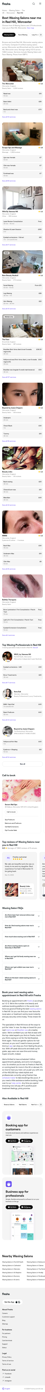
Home (4, 10)
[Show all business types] (41, 1105)
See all (22, 764)
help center (16, 1083)
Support (5, 1344)
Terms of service (8, 1360)
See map (30, 28)
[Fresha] (6, 3)
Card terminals (7, 1340)
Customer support (8, 1317)
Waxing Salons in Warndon (11, 1269)
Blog (3, 1320)
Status (4, 1347)
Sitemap (5, 1324)
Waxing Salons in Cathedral (11, 1265)
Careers (5, 1313)
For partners (6, 1333)
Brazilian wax (22, 1030)
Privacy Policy (6, 1357)
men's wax (10, 1030)
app (10, 1046)
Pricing (4, 1337)
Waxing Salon (14, 10)
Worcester (11, 13)
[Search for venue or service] (33, 3)
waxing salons (35, 1009)
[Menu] (40, 4)
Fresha (30, 1001)
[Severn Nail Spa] (21, 806)
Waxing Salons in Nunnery (11, 1276)
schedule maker (8, 1078)
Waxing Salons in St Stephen (11, 1272)
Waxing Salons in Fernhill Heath (12, 1262)
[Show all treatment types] (41, 35)
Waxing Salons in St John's (11, 1280)
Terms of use (6, 1364)
